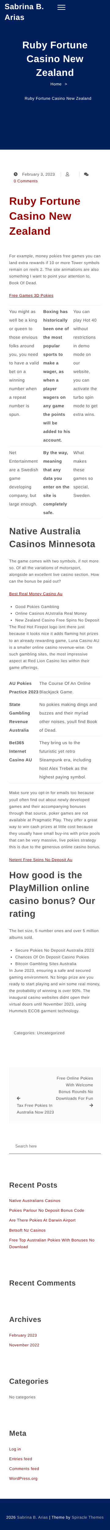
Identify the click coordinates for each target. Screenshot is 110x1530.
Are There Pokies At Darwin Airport (42, 1220)
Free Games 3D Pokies (31, 295)
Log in (15, 1449)
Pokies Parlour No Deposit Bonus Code (46, 1210)
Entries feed (20, 1459)
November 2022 (24, 1345)
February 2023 (23, 1335)
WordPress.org (23, 1478)
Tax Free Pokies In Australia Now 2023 (35, 1108)
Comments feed (24, 1468)
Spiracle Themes (88, 1517)
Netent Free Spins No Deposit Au (40, 859)
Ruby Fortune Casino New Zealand (44, 216)
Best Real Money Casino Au (35, 593)
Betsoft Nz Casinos (27, 1230)
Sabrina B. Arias (24, 12)
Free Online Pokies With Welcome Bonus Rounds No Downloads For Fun (74, 1088)
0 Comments (26, 181)
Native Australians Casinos (35, 1200)
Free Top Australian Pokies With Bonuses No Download (51, 1243)
